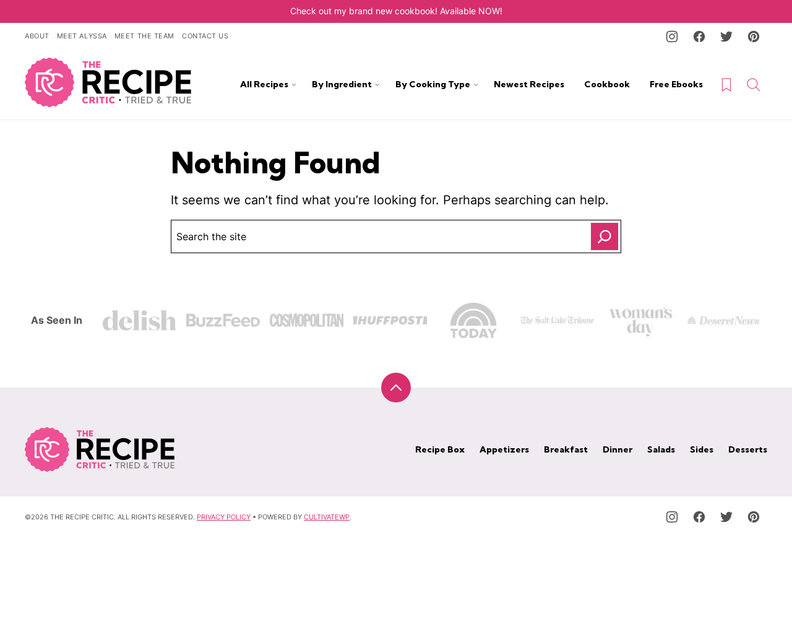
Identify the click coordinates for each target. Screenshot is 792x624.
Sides (701, 449)
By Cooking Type (432, 84)
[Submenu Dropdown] (294, 85)
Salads (661, 449)
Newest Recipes (529, 84)
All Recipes (264, 84)
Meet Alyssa (82, 36)
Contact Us (205, 36)
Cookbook (607, 84)
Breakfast (566, 449)
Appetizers (504, 449)
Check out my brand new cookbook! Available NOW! (396, 11)
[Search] (753, 84)
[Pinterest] (753, 36)
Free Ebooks (676, 84)
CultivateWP (327, 517)
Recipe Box (440, 449)
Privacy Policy (224, 517)
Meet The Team (144, 36)
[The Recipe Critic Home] (108, 82)
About (37, 36)
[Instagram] (672, 36)
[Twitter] (726, 36)
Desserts (747, 449)
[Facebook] (699, 36)
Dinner (617, 449)
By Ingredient (342, 84)
